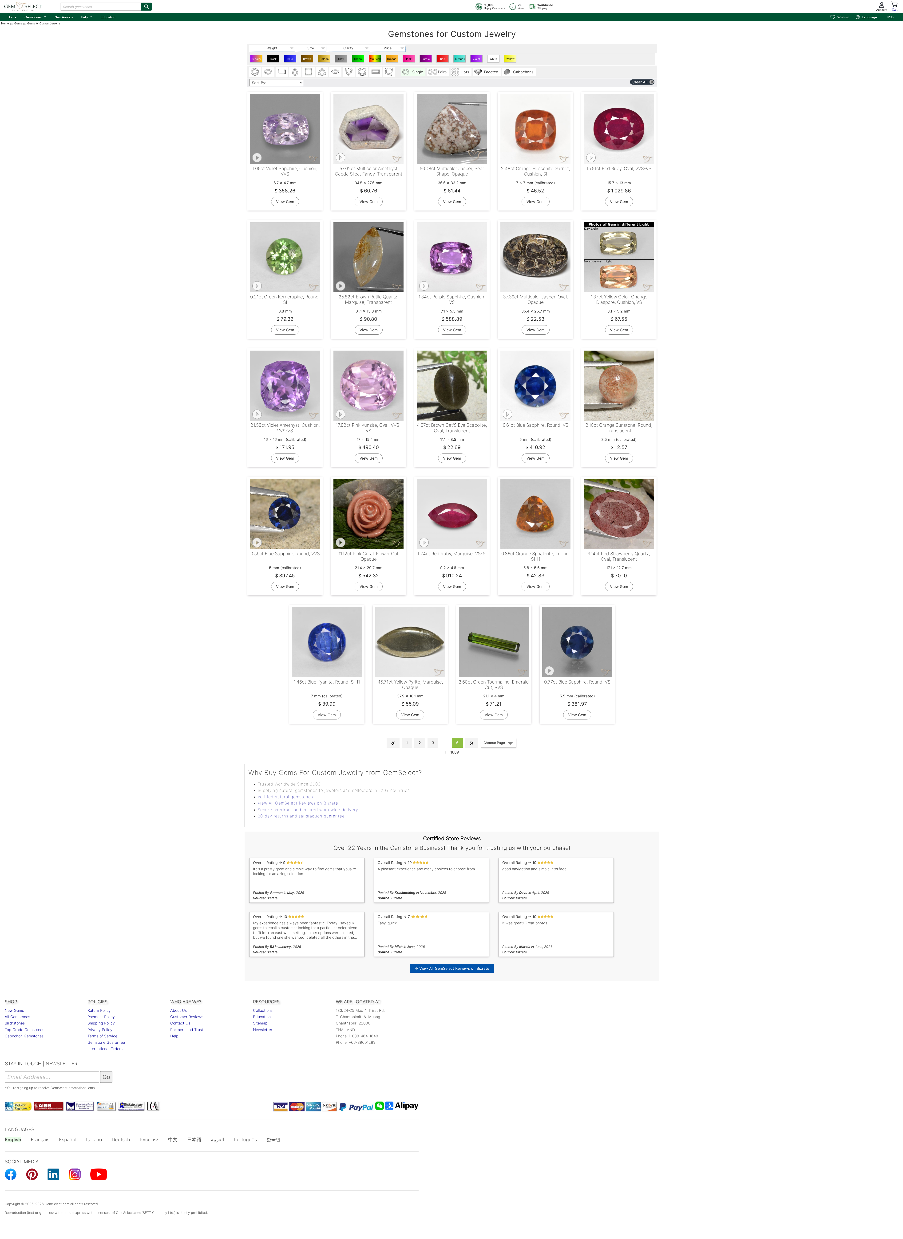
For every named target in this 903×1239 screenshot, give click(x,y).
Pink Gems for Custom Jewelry (409, 60)
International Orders (105, 1048)
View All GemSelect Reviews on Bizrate (298, 803)
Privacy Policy (99, 1029)
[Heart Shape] (349, 72)
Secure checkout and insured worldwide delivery (308, 809)
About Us (178, 1010)
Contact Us (180, 1023)
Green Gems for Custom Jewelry (358, 60)
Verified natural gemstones (285, 796)
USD (890, 17)
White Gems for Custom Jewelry (493, 60)
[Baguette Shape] (375, 72)
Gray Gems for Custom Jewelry (341, 60)
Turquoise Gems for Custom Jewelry (460, 60)
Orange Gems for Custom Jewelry (392, 60)
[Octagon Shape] (282, 72)
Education (108, 17)
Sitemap (260, 1023)
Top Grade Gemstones (24, 1029)
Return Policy (99, 1010)
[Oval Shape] (268, 72)
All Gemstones (17, 1016)
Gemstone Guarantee (106, 1042)
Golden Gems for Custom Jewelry (324, 60)
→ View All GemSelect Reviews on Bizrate (452, 968)
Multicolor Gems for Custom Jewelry (375, 60)
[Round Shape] (255, 72)
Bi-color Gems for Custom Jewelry (256, 60)
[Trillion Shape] (322, 72)
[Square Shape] (308, 72)
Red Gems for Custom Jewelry (443, 60)
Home (12, 17)
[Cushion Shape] (362, 72)
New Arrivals (64, 17)
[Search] (146, 7)
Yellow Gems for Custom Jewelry (510, 60)
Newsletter (262, 1029)
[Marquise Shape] (335, 72)
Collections (263, 1010)
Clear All (639, 82)
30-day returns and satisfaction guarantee (301, 816)
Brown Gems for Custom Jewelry (307, 60)
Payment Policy (101, 1016)
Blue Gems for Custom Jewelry (290, 60)
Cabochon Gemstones (24, 1036)
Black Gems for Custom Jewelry (273, 60)
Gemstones (35, 16)
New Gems (14, 1010)
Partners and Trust (186, 1029)
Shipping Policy (101, 1023)
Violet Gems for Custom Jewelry (476, 60)
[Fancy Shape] (389, 72)
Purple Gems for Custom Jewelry (426, 60)
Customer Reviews (186, 1016)
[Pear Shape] (295, 72)
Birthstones (15, 1023)
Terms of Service (102, 1036)
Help (87, 16)
